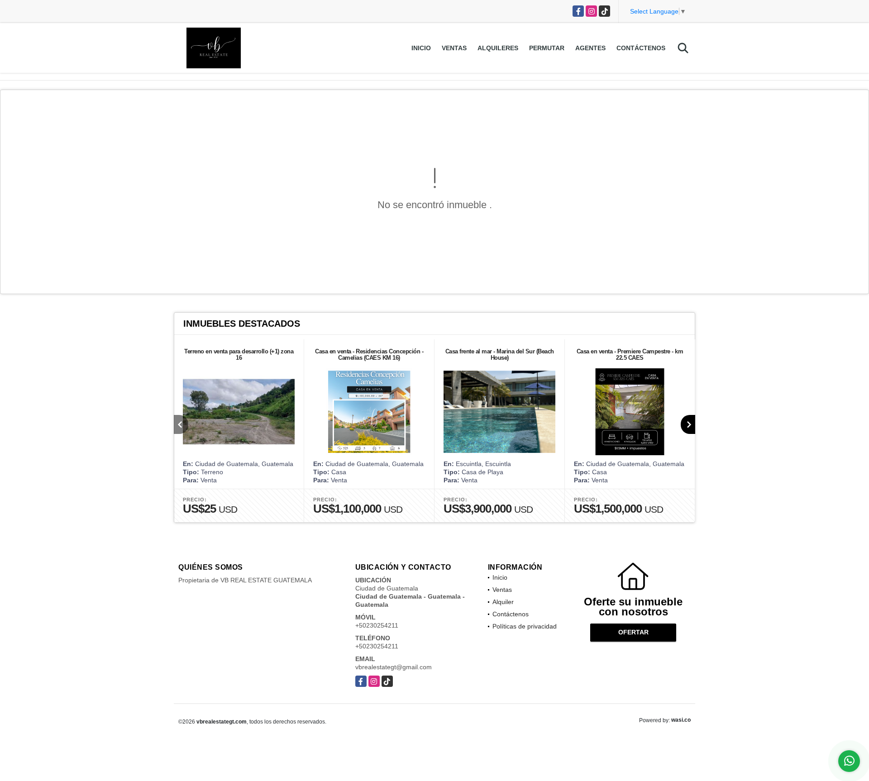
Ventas (454, 48)
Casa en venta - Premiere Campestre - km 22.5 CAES (630, 354)
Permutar (546, 48)
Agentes (590, 48)
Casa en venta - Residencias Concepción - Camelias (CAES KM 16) (369, 354)
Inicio (421, 48)
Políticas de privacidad (524, 626)
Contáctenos (640, 48)
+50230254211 (376, 625)
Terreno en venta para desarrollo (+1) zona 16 (238, 354)
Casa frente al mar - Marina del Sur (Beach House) (499, 354)
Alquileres (497, 48)
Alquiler (503, 601)
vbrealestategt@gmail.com (393, 667)
